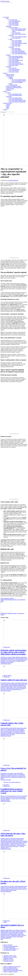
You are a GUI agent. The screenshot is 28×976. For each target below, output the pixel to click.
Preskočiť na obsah (5, 1)
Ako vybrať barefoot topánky (16, 56)
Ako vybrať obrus (16, 32)
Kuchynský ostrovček (8, 961)
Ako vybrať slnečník (14, 61)
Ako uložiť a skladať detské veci (10, 948)
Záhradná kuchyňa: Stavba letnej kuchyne (12, 970)
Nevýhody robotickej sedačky (10, 967)
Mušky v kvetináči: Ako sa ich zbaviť (11, 966)
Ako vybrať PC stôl (13, 58)
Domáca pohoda (10, 88)
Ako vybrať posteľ (16, 44)
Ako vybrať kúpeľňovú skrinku (19, 36)
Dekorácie (8, 90)
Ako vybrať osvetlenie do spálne (19, 43)
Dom (7, 18)
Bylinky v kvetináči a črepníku (10, 971)
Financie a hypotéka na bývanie (13, 86)
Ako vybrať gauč (16, 48)
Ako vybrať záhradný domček (19, 79)
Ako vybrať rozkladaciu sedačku (19, 53)
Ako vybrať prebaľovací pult (15, 99)
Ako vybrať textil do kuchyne (19, 34)
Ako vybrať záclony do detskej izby (17, 101)
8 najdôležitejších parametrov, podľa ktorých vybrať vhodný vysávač (12, 791)
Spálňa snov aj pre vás (8, 959)
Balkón (10, 77)
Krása (7, 108)
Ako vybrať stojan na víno (15, 62)
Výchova (8, 92)
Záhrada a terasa (10, 75)
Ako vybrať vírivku (13, 65)
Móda (7, 107)
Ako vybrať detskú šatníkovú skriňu (17, 100)
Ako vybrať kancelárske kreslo (16, 57)
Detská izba (9, 96)
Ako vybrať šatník (16, 45)
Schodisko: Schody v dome (9, 955)
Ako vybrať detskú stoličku (15, 97)
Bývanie (5, 73)
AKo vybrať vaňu (16, 38)
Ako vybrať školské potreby (15, 95)
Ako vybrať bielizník (17, 40)
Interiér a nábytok (10, 74)
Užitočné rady (6, 647)
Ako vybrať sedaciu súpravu (18, 52)
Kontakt (5, 109)
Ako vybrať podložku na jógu (16, 60)
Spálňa (10, 39)
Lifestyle (8, 104)
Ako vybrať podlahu (14, 25)
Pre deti (5, 91)
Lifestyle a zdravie (7, 103)
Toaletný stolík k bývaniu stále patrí (14, 680)
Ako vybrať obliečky (17, 41)
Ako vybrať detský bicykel (15, 94)
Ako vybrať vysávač (14, 71)
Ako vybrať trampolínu (17, 82)
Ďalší (2, 939)
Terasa (10, 83)
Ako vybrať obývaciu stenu (18, 51)
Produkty (8, 55)
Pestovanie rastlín (13, 84)
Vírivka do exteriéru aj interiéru (10, 946)
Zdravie (8, 105)
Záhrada (11, 78)
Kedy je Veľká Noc (7, 944)
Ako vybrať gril (12, 68)
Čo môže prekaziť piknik (9, 947)
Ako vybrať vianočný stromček (16, 64)
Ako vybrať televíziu (14, 70)
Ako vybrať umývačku (14, 69)
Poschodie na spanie (8, 958)
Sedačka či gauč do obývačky (10, 957)
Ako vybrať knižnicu (17, 49)
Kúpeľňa (11, 35)
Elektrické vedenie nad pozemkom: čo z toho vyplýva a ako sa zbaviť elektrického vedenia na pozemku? (14, 652)
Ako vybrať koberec (13, 22)
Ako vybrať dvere (13, 19)
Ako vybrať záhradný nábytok (19, 81)
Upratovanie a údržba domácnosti (14, 87)
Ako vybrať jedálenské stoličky (19, 28)
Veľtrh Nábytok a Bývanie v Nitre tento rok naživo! (13, 834)
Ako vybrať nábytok (14, 23)
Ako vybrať (6, 17)
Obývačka (11, 47)
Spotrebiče (8, 66)
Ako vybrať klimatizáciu (14, 21)
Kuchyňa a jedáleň (13, 27)
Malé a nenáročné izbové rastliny (10, 969)
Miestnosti (8, 26)
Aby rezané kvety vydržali (9, 950)
